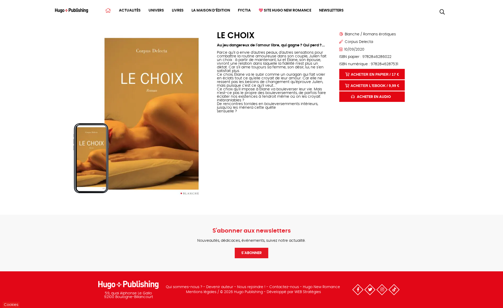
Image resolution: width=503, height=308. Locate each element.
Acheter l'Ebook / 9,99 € (375, 86)
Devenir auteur (219, 287)
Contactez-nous (284, 287)
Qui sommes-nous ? (184, 287)
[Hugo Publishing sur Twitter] (369, 289)
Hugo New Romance (321, 287)
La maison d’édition (211, 10)
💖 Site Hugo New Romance (285, 10)
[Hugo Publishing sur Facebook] (357, 289)
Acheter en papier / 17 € (375, 74)
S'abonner (251, 253)
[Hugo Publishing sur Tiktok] (394, 289)
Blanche (352, 34)
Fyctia (244, 10)
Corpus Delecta (359, 42)
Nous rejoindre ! (251, 287)
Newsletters (331, 10)
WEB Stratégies (307, 292)
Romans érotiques (379, 34)
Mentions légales (201, 292)
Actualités (130, 10)
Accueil (108, 10)
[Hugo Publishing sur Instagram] (381, 289)
